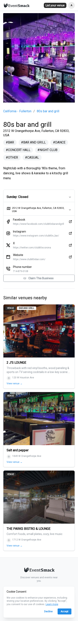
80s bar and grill (48, 111)
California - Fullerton (17, 111)
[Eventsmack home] (39, 570)
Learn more (52, 604)
